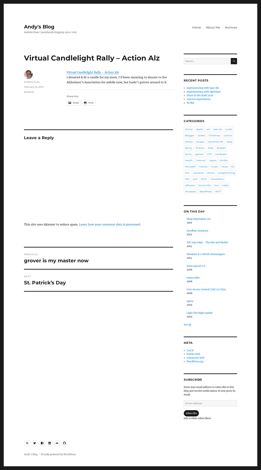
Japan (212, 160)
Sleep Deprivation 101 (199, 218)
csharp (189, 141)
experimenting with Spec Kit (203, 88)
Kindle (224, 160)
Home (196, 27)
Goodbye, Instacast (197, 230)
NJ (232, 166)
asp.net (217, 129)
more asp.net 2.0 (196, 265)
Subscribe (191, 413)
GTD (209, 154)
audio (228, 129)
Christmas (214, 135)
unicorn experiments (199, 99)
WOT (218, 191)
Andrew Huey (32, 81)
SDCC (204, 179)
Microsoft (190, 166)
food (210, 147)
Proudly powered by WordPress (58, 454)
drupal (200, 141)
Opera (190, 301)
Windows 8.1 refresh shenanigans (206, 254)
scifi (195, 179)
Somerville (204, 185)
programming (226, 172)
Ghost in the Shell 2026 (200, 95)
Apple (199, 129)
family (188, 147)
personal (29, 91)
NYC (187, 172)
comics (228, 135)
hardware (221, 154)
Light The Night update (200, 312)
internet (201, 160)
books (201, 135)
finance (200, 147)
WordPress (205, 191)
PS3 (187, 179)
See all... (188, 324)
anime (189, 129)
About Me (213, 27)
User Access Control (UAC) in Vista (206, 289)
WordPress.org (195, 361)
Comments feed (195, 357)
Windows (190, 191)
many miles (193, 277)
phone (211, 172)
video (225, 185)
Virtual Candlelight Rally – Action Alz (93, 72)
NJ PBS (190, 102)
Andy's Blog (39, 27)
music (214, 166)
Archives (231, 27)
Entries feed (193, 354)
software (190, 185)
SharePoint (217, 179)
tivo (216, 185)
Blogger (189, 135)
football (221, 147)
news (225, 166)
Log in (190, 350)
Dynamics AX (215, 141)
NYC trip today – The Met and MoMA (207, 242)
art (208, 129)
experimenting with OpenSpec (204, 91)
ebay (229, 141)
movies (203, 166)
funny (188, 154)
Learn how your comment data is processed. (110, 224)
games (199, 154)
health (189, 160)
